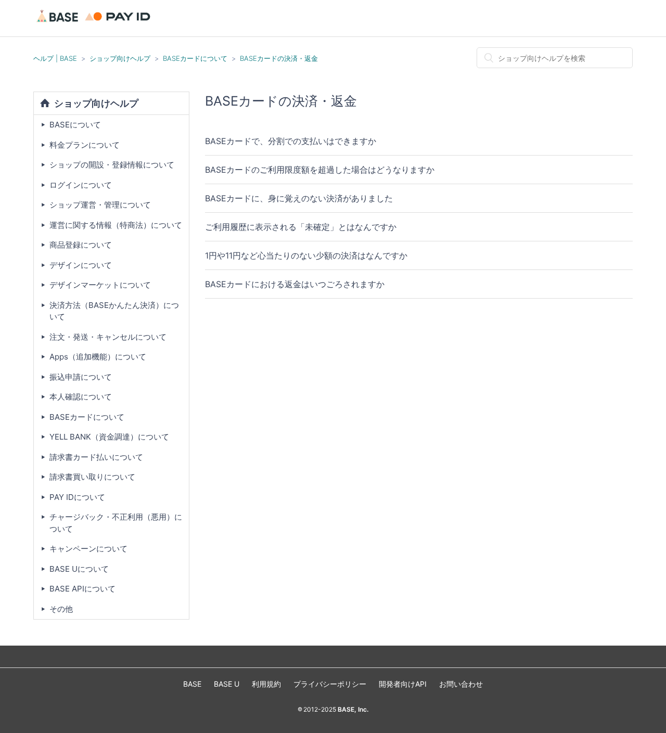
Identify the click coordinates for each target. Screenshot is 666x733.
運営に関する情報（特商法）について (115, 225)
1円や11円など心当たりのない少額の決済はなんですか (306, 255)
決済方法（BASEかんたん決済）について (114, 311)
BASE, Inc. (352, 709)
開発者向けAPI (403, 683)
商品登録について (80, 245)
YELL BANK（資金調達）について (109, 437)
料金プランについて (84, 145)
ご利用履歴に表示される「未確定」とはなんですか (300, 227)
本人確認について (80, 397)
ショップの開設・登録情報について (111, 165)
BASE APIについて (82, 589)
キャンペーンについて (88, 549)
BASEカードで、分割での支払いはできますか (290, 141)
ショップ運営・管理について (100, 205)
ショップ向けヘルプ (119, 58)
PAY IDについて (77, 497)
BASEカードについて (195, 58)
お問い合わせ (461, 683)
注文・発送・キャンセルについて (107, 337)
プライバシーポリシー (329, 683)
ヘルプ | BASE (55, 58)
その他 (61, 609)
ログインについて (80, 185)
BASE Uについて (79, 569)
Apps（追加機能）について (97, 357)
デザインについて (80, 265)
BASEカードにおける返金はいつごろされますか (295, 284)
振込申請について (80, 377)
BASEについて (75, 125)
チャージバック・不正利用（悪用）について (115, 523)
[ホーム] (95, 23)
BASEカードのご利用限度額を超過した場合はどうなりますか (319, 169)
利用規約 (266, 683)
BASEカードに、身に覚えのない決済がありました (299, 198)
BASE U (226, 683)
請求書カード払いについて (96, 457)
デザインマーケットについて (100, 285)
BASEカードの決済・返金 (279, 58)
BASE (192, 683)
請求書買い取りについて (92, 477)
